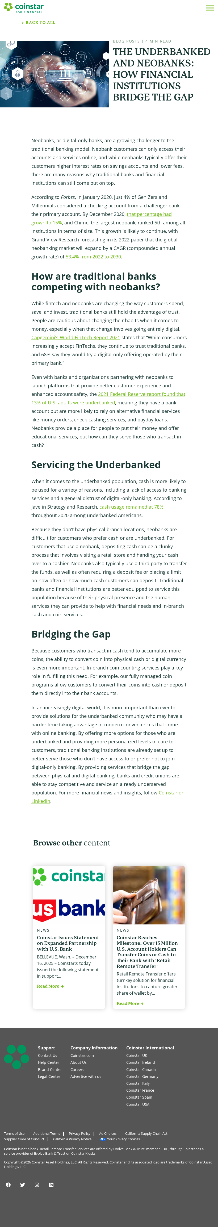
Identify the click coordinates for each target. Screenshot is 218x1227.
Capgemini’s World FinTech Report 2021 (75, 337)
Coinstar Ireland (140, 1062)
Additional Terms (46, 1133)
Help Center (48, 1062)
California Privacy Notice (72, 1139)
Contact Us (47, 1055)
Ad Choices (107, 1133)
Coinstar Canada (141, 1069)
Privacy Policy (79, 1133)
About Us (78, 1062)
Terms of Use (14, 1133)
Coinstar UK (136, 1055)
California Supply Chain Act (146, 1133)
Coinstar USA (137, 1104)
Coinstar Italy (138, 1083)
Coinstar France (140, 1090)
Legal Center (49, 1076)
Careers (77, 1069)
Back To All (40, 22)
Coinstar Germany (142, 1076)
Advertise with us (85, 1076)
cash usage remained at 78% (131, 507)
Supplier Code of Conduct (24, 1139)
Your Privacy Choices (123, 1139)
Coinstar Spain (139, 1097)
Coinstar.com (82, 1055)
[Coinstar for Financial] (24, 7)
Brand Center (50, 1069)
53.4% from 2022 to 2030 (93, 256)
